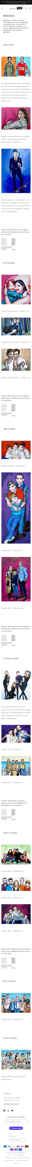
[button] (2, 8)
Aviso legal (17, 1163)
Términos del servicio (23, 1157)
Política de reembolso (19, 1155)
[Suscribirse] (26, 1122)
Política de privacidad (10, 1157)
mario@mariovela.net (11, 1104)
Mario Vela (14, 1152)
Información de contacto (22, 1160)
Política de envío (9, 1160)
